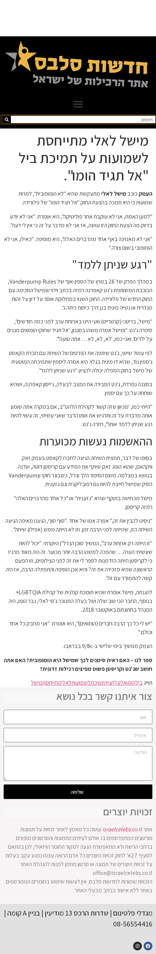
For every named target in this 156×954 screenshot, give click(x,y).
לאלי (66, 682)
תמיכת (98, 682)
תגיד (109, 682)
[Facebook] (148, 946)
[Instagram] (137, 946)
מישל (36, 682)
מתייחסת (51, 682)
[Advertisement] (78, 18)
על (117, 682)
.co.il (122, 829)
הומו (131, 682)
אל (123, 682)
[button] (78, 104)
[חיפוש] (6, 119)
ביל (139, 682)
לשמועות (81, 682)
